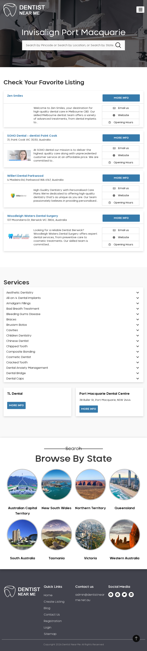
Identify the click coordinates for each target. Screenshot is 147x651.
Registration (53, 621)
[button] (16, 405)
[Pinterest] (117, 594)
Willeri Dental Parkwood (25, 175)
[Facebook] (110, 594)
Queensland (125, 508)
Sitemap (50, 634)
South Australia (22, 558)
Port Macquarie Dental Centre (104, 393)
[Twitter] (124, 594)
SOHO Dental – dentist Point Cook (32, 135)
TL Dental (14, 393)
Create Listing (54, 601)
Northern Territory (90, 508)
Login (47, 627)
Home (48, 595)
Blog (47, 608)
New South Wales (56, 508)
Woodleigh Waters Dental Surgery (32, 216)
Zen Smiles (15, 95)
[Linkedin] (131, 594)
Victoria (90, 558)
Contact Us (52, 614)
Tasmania (57, 558)
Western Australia (124, 558)
